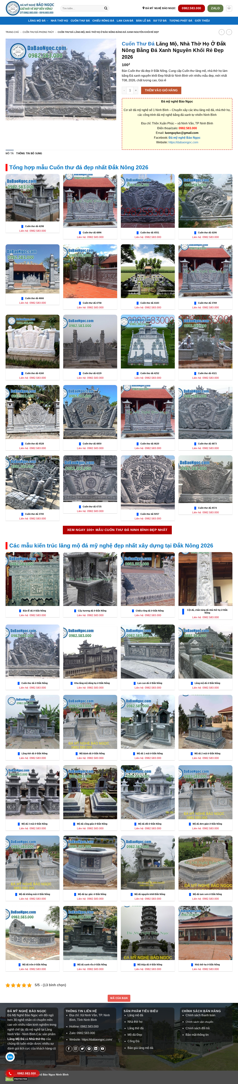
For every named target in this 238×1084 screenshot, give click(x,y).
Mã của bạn (119, 998)
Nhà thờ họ (59, 20)
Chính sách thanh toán (200, 1015)
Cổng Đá (133, 1041)
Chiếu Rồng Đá (103, 20)
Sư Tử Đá (160, 20)
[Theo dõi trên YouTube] (102, 1049)
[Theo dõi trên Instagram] (76, 1049)
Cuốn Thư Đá (80, 20)
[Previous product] (229, 32)
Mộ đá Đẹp (135, 1034)
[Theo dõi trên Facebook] (69, 1049)
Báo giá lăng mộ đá (140, 1047)
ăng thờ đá (136, 1028)
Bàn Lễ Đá (143, 20)
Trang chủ (12, 32)
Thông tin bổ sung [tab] (29, 153)
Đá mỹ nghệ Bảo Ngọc (184, 137)
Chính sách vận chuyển (199, 1021)
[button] (229, 8)
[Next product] (221, 32)
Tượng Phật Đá (180, 20)
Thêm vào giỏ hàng (161, 90)
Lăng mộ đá (135, 1015)
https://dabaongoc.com (183, 142)
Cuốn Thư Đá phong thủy (38, 32)
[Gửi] (106, 8)
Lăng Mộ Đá (37, 20)
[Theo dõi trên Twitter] (82, 1049)
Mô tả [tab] (10, 153)
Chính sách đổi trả (198, 1028)
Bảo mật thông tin (197, 1034)
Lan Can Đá (125, 20)
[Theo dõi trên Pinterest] (89, 1049)
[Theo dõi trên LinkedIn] (96, 1049)
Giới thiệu (202, 20)
